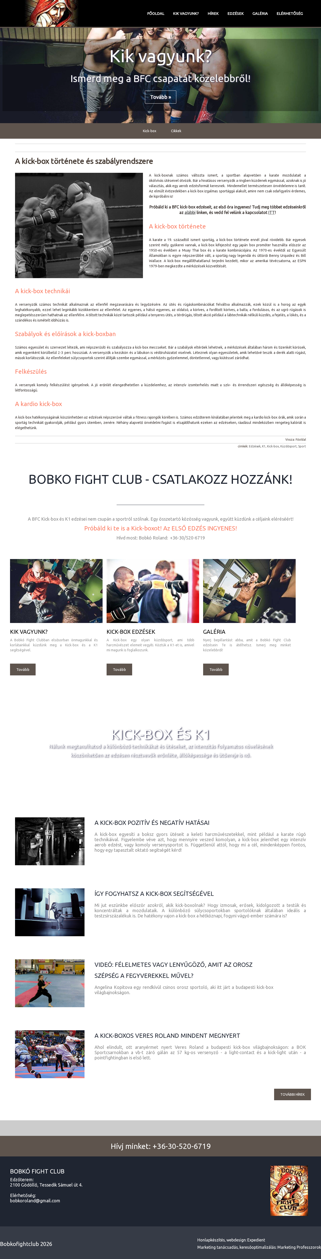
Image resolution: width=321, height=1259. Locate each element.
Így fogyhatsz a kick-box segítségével (154, 893)
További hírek (292, 1094)
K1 (264, 446)
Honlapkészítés (211, 1240)
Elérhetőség (290, 13)
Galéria (260, 13)
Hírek (213, 13)
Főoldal (155, 13)
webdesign (236, 1240)
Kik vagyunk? (186, 13)
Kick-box (149, 131)
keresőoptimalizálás (257, 1247)
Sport (302, 446)
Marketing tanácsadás (217, 1247)
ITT (271, 212)
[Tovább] (56, 622)
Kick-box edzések (131, 631)
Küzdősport (288, 446)
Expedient (256, 1240)
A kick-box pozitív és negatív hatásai (152, 822)
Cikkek (176, 131)
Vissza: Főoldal (295, 439)
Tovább (22, 669)
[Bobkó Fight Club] (51, 13)
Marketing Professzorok (299, 1247)
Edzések (235, 13)
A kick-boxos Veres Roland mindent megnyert (167, 1035)
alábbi (190, 212)
